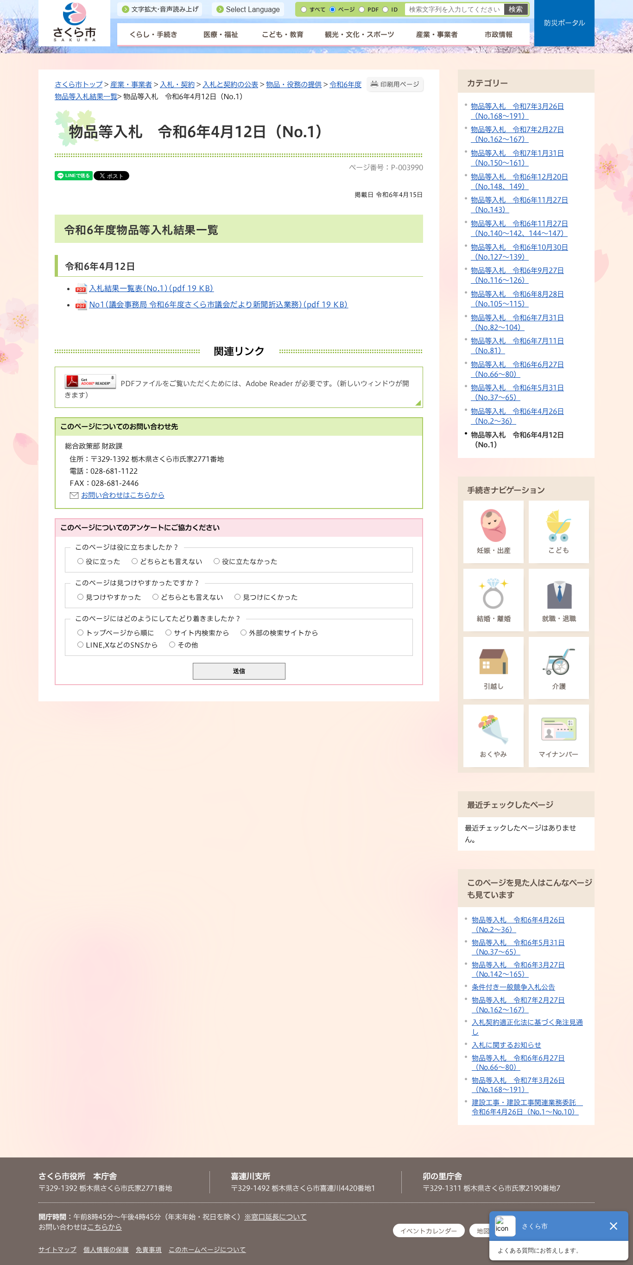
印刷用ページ (399, 84)
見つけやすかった (113, 597)
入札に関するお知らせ (506, 1045)
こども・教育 (283, 34)
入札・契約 (177, 84)
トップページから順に (120, 632)
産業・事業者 (437, 34)
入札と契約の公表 (230, 84)
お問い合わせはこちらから (123, 495)
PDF (373, 9)
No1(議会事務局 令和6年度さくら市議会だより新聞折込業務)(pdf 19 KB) (218, 304)
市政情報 (499, 34)
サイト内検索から (201, 632)
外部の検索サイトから (283, 632)
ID (394, 9)
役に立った (103, 561)
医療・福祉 (220, 34)
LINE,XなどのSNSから (122, 645)
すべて (318, 9)
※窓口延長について (275, 1217)
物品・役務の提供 (294, 84)
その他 (187, 645)
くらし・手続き (153, 34)
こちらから (104, 1227)
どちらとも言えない (171, 561)
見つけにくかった (270, 597)
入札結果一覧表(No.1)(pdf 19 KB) (151, 288)
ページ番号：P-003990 (386, 167)
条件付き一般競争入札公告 (513, 987)
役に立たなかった (250, 561)
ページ (346, 9)
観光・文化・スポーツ (359, 34)
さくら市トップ (78, 84)
